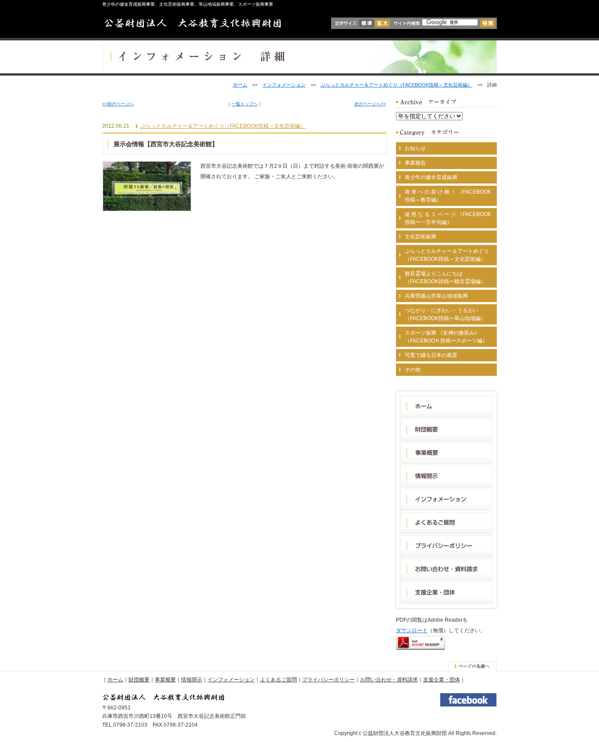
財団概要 (139, 680)
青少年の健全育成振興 (431, 177)
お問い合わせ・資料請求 (389, 680)
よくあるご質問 (278, 680)
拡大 (382, 23)
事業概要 (165, 680)
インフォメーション (284, 84)
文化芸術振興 (420, 237)
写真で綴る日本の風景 (431, 355)
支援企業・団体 (441, 680)
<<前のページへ (118, 103)
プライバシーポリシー (328, 680)
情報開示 (191, 680)
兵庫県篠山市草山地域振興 (436, 296)
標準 (366, 23)
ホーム (240, 84)
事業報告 (415, 163)
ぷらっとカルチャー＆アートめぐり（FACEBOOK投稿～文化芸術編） (396, 84)
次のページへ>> (370, 103)
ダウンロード (412, 630)
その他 (413, 370)
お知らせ (415, 148)
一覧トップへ (245, 103)
